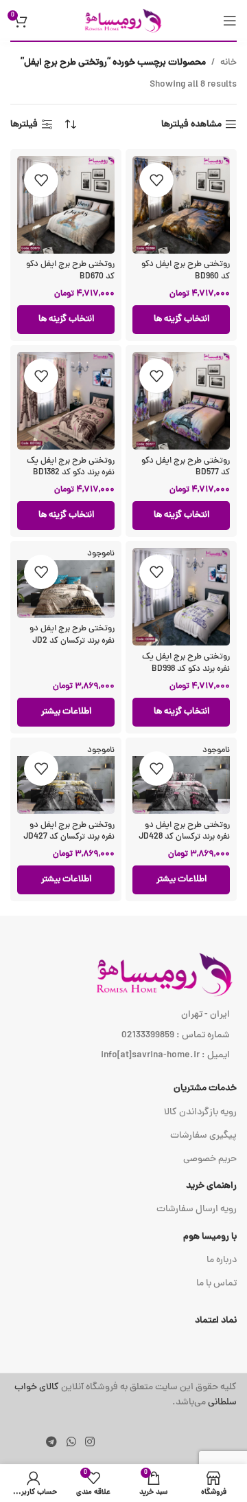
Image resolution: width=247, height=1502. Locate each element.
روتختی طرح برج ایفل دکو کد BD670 (70, 270)
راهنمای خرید (211, 1186)
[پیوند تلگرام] (52, 1442)
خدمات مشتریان (205, 1088)
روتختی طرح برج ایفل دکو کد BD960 (185, 270)
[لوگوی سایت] (123, 21)
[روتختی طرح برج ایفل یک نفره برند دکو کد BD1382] (66, 401)
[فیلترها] (195, 468)
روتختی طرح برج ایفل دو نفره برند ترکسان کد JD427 (69, 831)
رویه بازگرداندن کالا (200, 1112)
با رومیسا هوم (210, 1237)
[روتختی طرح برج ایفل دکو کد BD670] (66, 205)
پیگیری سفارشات (203, 1136)
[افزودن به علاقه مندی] (156, 180)
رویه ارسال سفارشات (196, 1209)
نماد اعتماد (216, 1321)
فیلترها (24, 125)
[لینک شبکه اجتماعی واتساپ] (71, 1442)
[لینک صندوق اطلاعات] (123, 1395)
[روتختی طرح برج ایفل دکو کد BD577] (181, 401)
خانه (228, 63)
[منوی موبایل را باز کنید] (230, 20)
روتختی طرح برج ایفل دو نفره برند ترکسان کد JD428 (184, 831)
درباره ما (222, 1260)
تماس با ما (216, 1284)
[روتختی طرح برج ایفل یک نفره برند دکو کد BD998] (181, 596)
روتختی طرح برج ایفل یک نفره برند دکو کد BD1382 (71, 467)
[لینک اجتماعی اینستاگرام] (89, 1442)
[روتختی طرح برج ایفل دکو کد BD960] (181, 205)
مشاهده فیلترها (191, 125)
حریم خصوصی (210, 1159)
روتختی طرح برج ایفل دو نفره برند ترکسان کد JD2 (72, 635)
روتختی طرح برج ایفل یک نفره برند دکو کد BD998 (186, 663)
